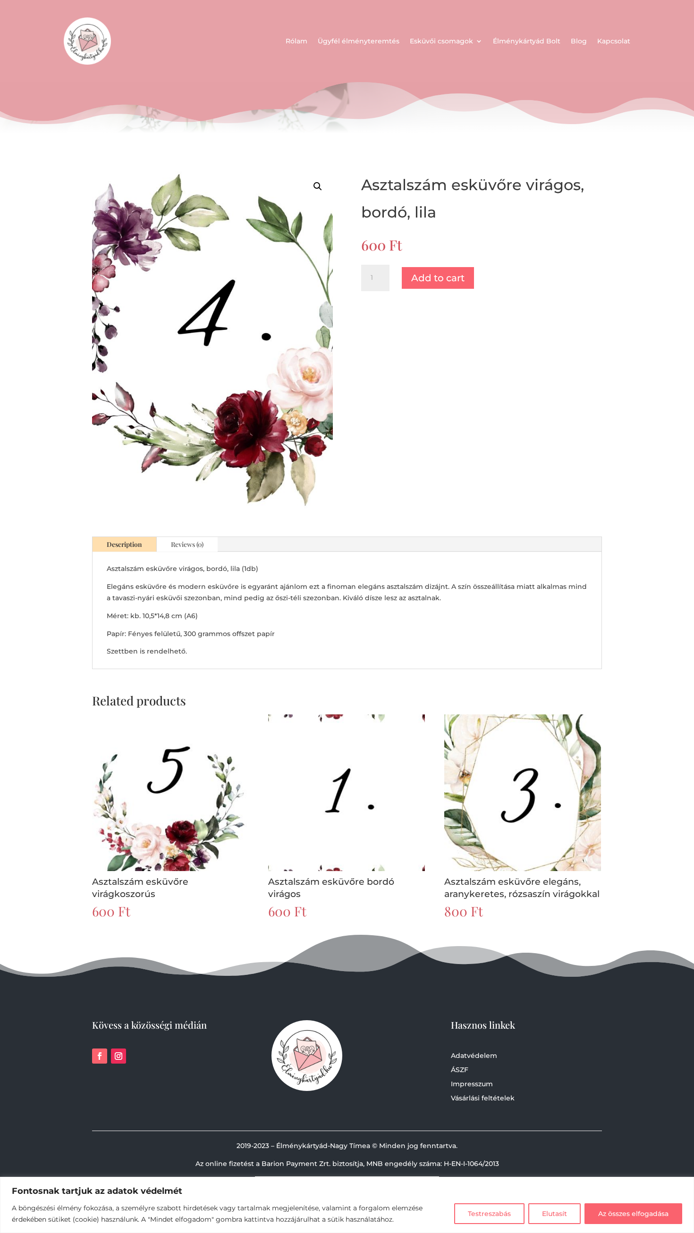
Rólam (296, 41)
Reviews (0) (187, 544)
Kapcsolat (613, 41)
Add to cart (438, 278)
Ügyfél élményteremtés (358, 41)
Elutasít (554, 1213)
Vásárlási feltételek (483, 1098)
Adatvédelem (474, 1056)
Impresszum (472, 1084)
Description (124, 544)
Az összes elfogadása (633, 1213)
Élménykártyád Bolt (526, 41)
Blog (579, 41)
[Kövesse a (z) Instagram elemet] (118, 1056)
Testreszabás (489, 1213)
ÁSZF (459, 1070)
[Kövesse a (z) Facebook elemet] (99, 1056)
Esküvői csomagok (441, 41)
